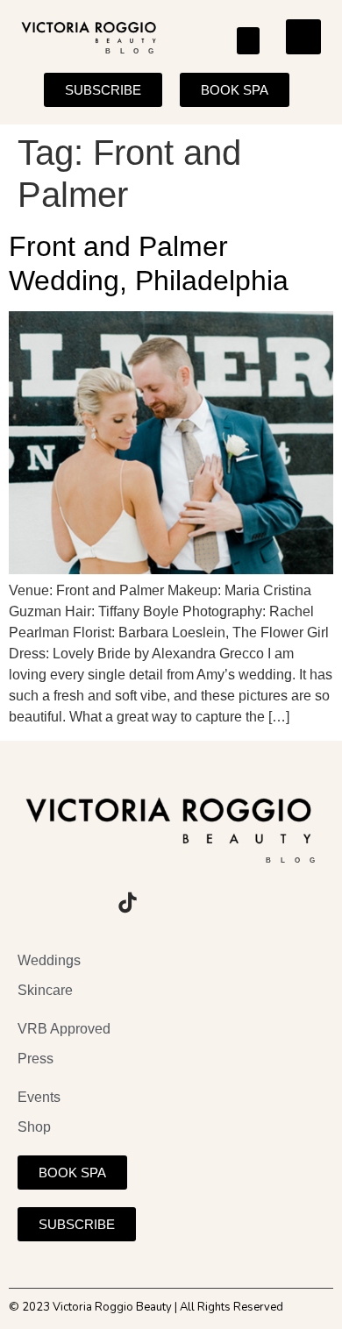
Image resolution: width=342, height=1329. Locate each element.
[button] (248, 41)
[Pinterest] (175, 903)
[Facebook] (79, 903)
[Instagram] (31, 903)
